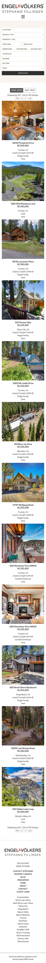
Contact (23, 889)
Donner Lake (23, 938)
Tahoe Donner (23, 941)
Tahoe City (23, 906)
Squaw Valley (23, 912)
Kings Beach (23, 909)
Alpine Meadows (23, 915)
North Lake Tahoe (23, 900)
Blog (23, 877)
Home (23, 883)
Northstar (23, 920)
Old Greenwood (23, 935)
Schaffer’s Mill (23, 929)
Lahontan (23, 926)
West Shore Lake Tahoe (23, 903)
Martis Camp (23, 923)
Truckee (23, 918)
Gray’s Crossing (23, 932)
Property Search (23, 874)
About (23, 886)
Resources (23, 880)
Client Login (23, 891)
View (23, 159)
